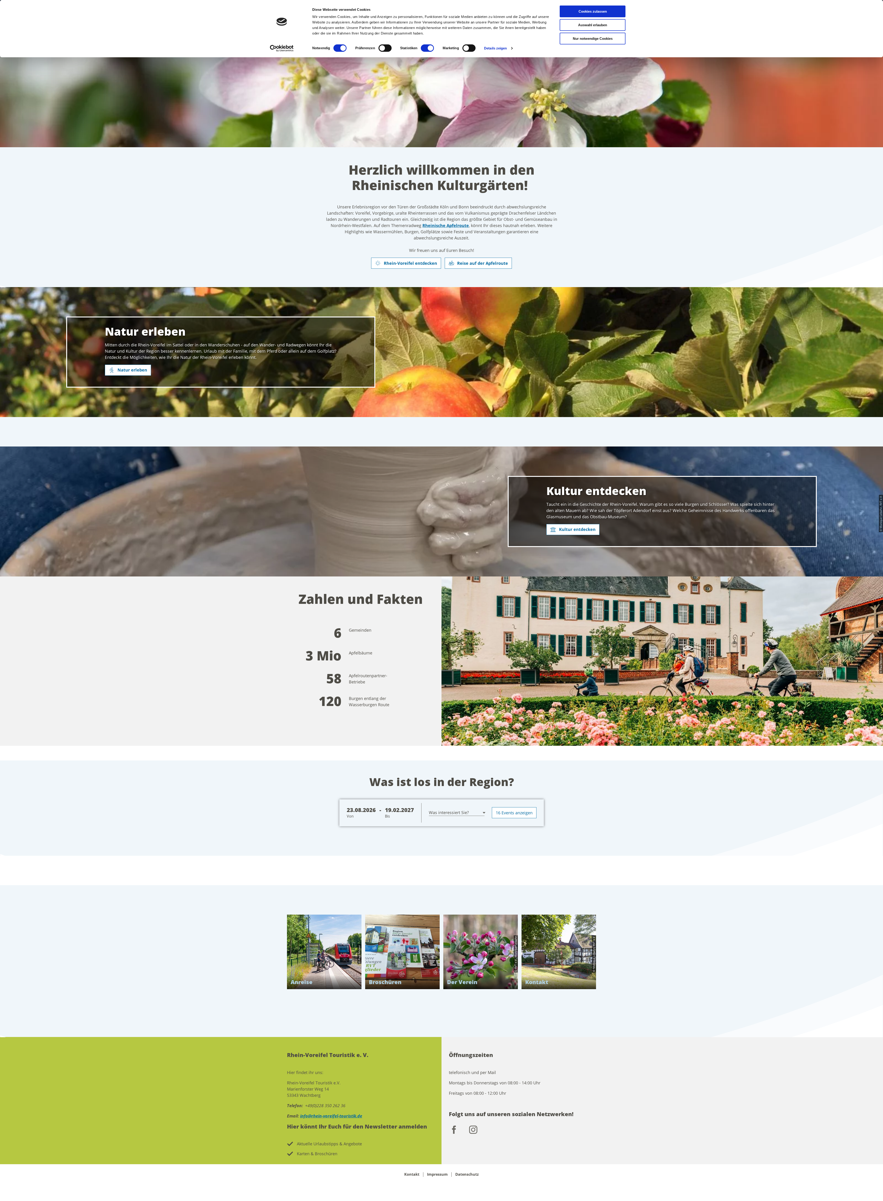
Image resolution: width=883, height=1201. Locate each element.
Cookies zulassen (593, 11)
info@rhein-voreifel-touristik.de (331, 1116)
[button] (128, 370)
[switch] (385, 48)
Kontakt (411, 1174)
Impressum (437, 1174)
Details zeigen (495, 48)
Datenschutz (467, 1174)
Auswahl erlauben (592, 25)
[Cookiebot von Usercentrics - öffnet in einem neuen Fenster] (282, 48)
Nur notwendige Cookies (593, 38)
